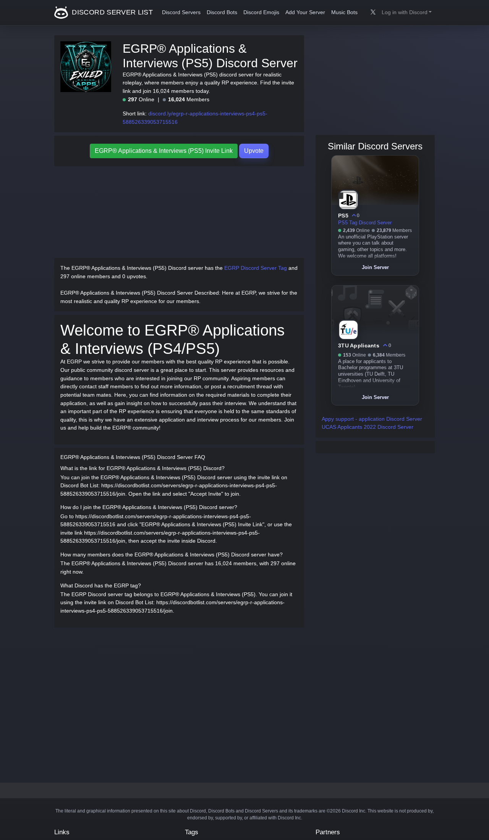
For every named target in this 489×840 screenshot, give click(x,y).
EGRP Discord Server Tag (255, 268)
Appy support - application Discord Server (372, 419)
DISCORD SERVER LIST (111, 12)
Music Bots (344, 12)
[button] (407, 12)
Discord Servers (181, 12)
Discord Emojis (261, 12)
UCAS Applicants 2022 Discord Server (367, 427)
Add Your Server (305, 12)
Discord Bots (222, 12)
